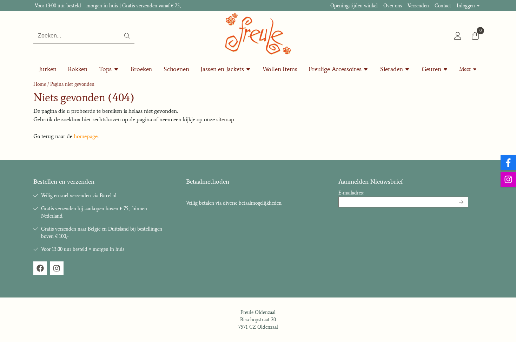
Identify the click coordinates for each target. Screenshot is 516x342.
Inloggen (466, 6)
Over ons (392, 6)
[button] (457, 35)
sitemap (225, 119)
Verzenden (418, 6)
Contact (443, 6)
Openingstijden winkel (354, 6)
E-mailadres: (351, 193)
